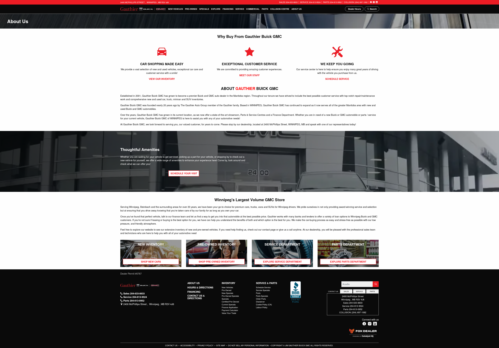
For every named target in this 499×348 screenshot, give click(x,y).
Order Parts (261, 298)
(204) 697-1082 (359, 312)
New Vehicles (227, 287)
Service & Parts (266, 283)
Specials (225, 298)
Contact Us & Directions (196, 297)
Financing (193, 291)
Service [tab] (359, 291)
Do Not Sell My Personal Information (248, 345)
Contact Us (171, 345)
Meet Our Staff (249, 75)
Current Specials (229, 304)
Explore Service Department (282, 261)
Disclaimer (260, 301)
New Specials (227, 293)
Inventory (228, 283)
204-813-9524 (356, 306)
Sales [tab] (346, 291)
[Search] (376, 284)
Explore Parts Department (348, 261)
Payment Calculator (230, 310)
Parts (258, 293)
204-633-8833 (355, 302)
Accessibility (187, 345)
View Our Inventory (162, 79)
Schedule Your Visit (183, 173)
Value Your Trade (229, 313)
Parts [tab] (372, 291)
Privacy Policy (206, 345)
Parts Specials (262, 296)
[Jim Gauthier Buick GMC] (143, 8)
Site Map (221, 345)
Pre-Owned (226, 290)
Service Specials (263, 290)
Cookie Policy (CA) (264, 304)
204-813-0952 (355, 309)
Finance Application (230, 307)
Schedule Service (337, 79)
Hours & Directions (200, 287)
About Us (193, 283)
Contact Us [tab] (333, 291)
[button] (175, 9)
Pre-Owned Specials (230, 296)
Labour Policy (261, 307)
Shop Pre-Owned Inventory (217, 261)
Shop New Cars (151, 261)
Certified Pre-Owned (230, 301)
